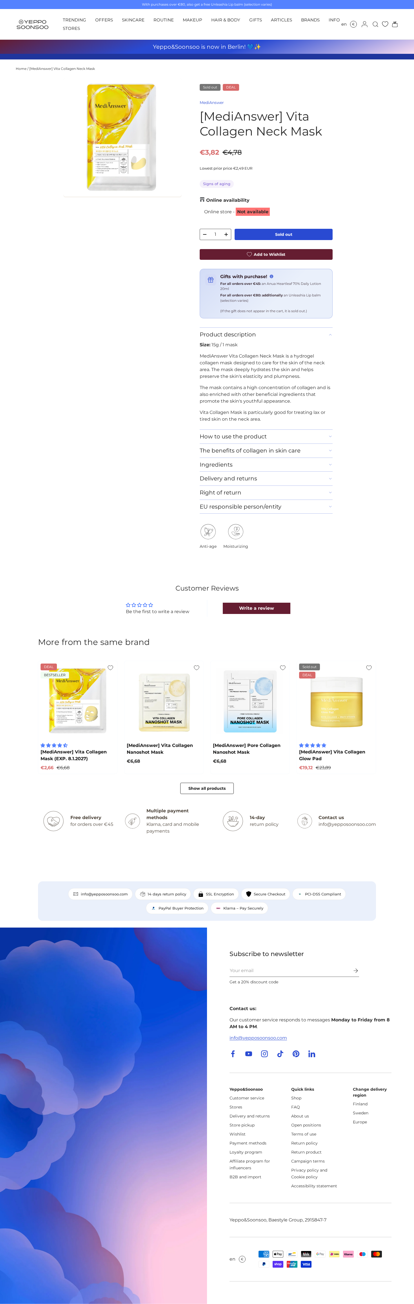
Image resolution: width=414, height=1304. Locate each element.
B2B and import (245, 1176)
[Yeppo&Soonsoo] (103, 1116)
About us (300, 1116)
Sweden (360, 1113)
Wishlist (238, 1134)
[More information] (271, 276)
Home (21, 68)
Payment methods (248, 1143)
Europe (360, 1122)
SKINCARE (133, 20)
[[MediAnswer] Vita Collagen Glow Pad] (336, 700)
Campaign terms (308, 1161)
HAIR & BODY (225, 20)
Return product (306, 1152)
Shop (296, 1098)
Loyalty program (246, 1152)
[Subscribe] (351, 970)
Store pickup (242, 1125)
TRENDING (74, 20)
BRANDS (310, 20)
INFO (334, 20)
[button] (393, 24)
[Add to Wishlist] (110, 668)
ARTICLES (281, 20)
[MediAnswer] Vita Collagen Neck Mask (62, 68)
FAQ (295, 1107)
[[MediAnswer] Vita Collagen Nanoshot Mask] (163, 700)
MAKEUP (192, 20)
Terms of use (303, 1134)
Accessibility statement (314, 1185)
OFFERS (104, 20)
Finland (360, 1103)
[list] (122, 138)
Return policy (304, 1143)
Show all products (207, 788)
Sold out (283, 234)
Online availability (228, 200)
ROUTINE (163, 20)
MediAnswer (212, 102)
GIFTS (255, 20)
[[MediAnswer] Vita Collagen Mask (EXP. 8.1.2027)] (77, 700)
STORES (71, 28)
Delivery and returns (250, 1116)
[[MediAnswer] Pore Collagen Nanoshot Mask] (250, 700)
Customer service (247, 1098)
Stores (236, 1107)
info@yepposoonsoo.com (258, 1038)
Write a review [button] (256, 608)
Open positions (306, 1125)
